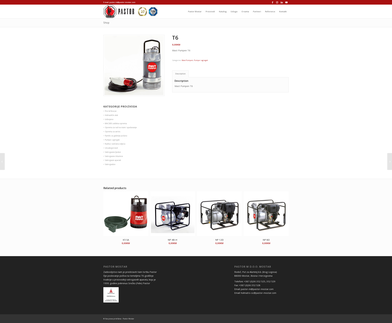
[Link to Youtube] (286, 2)
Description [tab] (180, 73)
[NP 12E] (389, 161)
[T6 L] (2, 161)
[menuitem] (195, 11)
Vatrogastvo (110, 164)
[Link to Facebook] (272, 2)
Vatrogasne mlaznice (114, 156)
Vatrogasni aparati (113, 160)
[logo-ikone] (130, 11)
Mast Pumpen (187, 60)
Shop (106, 22)
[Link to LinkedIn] (281, 2)
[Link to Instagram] (277, 2)
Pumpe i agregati (201, 60)
